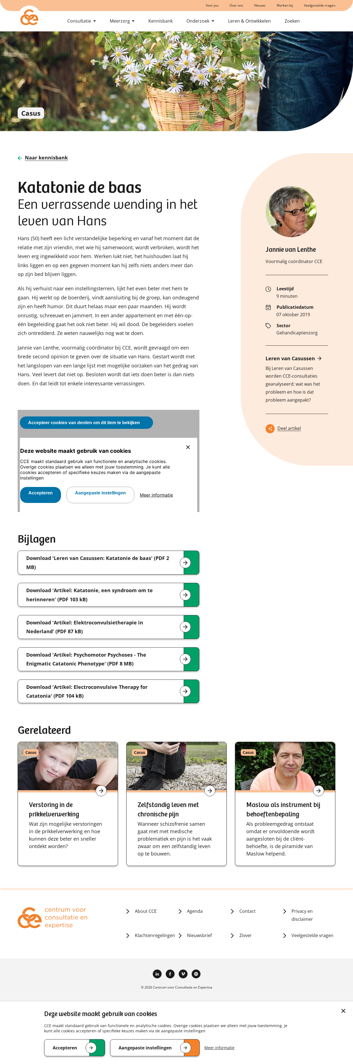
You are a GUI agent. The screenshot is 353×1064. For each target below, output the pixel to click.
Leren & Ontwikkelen (249, 21)
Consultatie (79, 21)
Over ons (236, 5)
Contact (247, 911)
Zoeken (292, 21)
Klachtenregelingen (155, 935)
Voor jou (212, 5)
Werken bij (285, 5)
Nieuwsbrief (199, 935)
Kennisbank (160, 21)
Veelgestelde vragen (319, 5)
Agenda (195, 911)
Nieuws (260, 5)
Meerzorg (120, 21)
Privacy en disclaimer (302, 915)
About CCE (146, 911)
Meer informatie (219, 1047)
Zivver (245, 935)
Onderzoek (197, 21)
